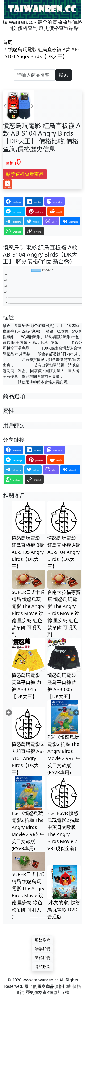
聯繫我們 (42, 948)
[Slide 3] (51, 917)
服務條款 (42, 939)
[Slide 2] (42, 917)
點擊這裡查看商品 (25, 174)
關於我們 (42, 957)
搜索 (63, 75)
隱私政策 (42, 966)
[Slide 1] (34, 917)
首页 (7, 42)
